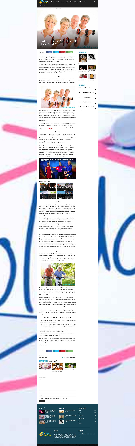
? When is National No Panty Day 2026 (86, 92)
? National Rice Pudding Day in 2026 (44, 369)
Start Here (52, 2)
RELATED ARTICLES (44, 361)
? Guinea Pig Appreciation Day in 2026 (70, 369)
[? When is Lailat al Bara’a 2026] (83, 67)
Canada (62, 2)
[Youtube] (80, 437)
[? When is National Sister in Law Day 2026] (61, 411)
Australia (75, 2)
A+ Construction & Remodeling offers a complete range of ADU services (50, 421)
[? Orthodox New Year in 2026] (83, 58)
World (85, 2)
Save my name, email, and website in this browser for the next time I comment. (54, 398)
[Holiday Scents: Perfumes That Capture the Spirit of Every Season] (42, 412)
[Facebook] (80, 434)
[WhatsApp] (94, 434)
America (57, 2)
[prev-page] (40, 373)
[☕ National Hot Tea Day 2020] (92, 67)
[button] (94, 1)
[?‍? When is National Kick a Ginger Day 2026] (61, 417)
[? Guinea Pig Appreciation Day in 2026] (70, 365)
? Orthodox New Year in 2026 (84, 87)
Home (40, 8)
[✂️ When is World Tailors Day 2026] (92, 76)
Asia (71, 2)
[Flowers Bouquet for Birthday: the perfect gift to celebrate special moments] (42, 417)
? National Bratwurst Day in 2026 (57, 371)
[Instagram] (82, 434)
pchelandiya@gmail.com (62, 440)
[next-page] (41, 373)
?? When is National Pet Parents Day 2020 (87, 106)
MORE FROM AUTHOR (53, 361)
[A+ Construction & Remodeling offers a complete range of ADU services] (42, 422)
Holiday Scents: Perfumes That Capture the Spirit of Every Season (50, 411)
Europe (67, 2)
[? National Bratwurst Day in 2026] (57, 366)
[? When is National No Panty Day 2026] (92, 57)
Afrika (80, 2)
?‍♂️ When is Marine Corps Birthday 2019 (69, 357)
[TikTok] (88, 434)
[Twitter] (91, 434)
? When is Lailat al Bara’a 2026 (84, 97)
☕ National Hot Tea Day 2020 (84, 101)
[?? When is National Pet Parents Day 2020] (83, 76)
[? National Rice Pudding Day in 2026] (45, 366)
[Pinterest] (85, 434)
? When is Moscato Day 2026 (44, 357)
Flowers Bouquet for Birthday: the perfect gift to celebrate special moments (50, 416)
